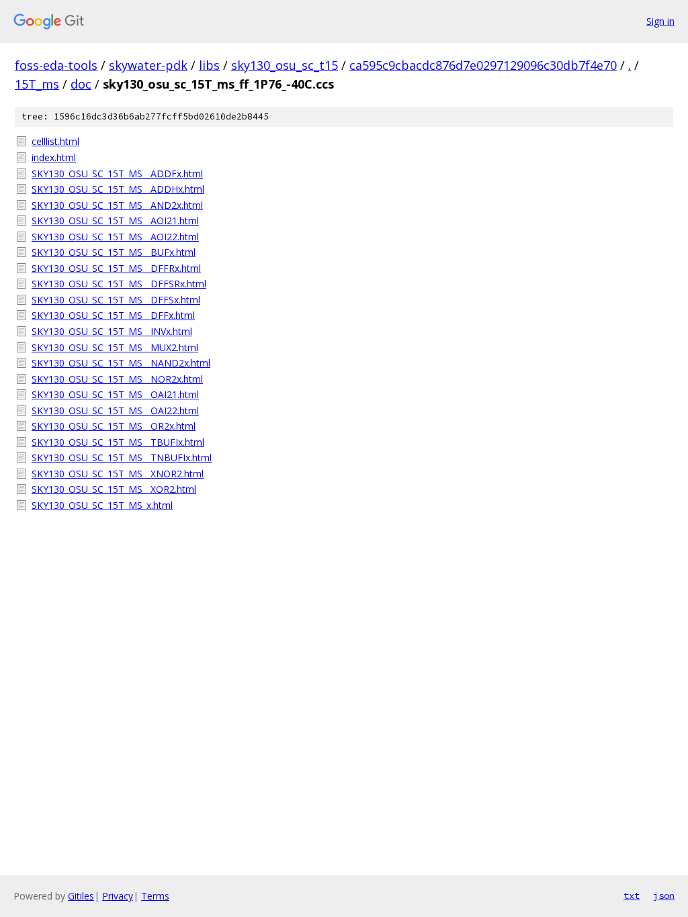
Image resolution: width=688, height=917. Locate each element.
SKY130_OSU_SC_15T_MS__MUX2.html (115, 347)
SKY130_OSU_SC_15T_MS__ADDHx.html (118, 189)
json (664, 895)
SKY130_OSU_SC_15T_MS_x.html (102, 505)
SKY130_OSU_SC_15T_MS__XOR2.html (114, 489)
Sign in (660, 21)
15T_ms (37, 84)
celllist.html (55, 141)
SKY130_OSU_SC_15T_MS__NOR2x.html (117, 379)
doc (81, 84)
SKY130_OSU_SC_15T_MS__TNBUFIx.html (122, 457)
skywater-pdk (148, 65)
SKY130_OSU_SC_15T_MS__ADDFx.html (117, 173)
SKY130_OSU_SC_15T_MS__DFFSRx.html (119, 283)
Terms (155, 895)
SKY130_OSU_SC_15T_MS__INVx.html (112, 331)
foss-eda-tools (56, 65)
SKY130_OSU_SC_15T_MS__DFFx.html (113, 315)
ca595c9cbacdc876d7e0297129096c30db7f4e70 (483, 65)
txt (632, 895)
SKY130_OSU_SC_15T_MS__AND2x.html (117, 205)
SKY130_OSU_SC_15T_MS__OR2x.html (114, 426)
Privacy (117, 895)
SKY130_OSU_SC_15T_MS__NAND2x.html (121, 362)
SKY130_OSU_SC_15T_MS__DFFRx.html (116, 268)
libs (209, 65)
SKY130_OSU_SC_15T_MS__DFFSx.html (116, 299)
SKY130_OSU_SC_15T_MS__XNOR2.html (118, 473)
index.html (54, 157)
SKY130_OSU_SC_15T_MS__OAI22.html (115, 410)
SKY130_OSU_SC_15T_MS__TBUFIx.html (118, 442)
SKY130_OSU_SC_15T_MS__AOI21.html (115, 220)
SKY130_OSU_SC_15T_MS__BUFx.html (114, 252)
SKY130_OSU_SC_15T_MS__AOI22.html (115, 236)
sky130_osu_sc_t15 (284, 65)
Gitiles (81, 895)
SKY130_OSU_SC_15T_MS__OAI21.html (115, 394)
